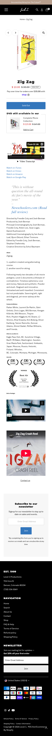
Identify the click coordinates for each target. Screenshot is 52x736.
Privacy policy (33, 719)
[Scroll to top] (46, 728)
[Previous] (8, 32)
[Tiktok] (9, 710)
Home (22, 19)
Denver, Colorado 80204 (14, 585)
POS (30, 726)
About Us (8, 612)
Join (26, 530)
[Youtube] (13, 710)
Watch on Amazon (14, 174)
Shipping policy (9, 723)
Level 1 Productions (13, 577)
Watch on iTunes (13, 167)
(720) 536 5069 (10, 589)
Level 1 (23, 726)
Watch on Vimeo (13, 171)
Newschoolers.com (24, 207)
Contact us (25, 481)
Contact (7, 616)
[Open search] (37, 9)
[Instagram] (5, 710)
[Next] (15, 32)
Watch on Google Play (16, 177)
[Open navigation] (6, 9)
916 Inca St (9, 581)
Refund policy (10, 632)
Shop (6, 620)
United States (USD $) (17, 680)
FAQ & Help (9, 624)
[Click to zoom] (43, 33)
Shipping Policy (10, 637)
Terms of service (21, 719)
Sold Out (26, 105)
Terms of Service (11, 628)
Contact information (23, 723)
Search (7, 607)
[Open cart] (46, 9)
